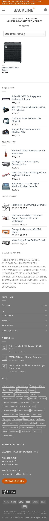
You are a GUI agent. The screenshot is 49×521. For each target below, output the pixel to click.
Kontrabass (17, 419)
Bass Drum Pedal (21, 394)
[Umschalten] (46, 305)
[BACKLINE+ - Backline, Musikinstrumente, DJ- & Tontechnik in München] (24, 9)
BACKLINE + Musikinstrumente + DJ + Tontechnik (27, 366)
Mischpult (33, 423)
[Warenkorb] (45, 9)
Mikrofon (23, 423)
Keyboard (6, 419)
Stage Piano (14, 431)
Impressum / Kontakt (30, 512)
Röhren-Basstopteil (10, 427)
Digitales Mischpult (10, 402)
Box (26, 398)
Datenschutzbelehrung (35, 514)
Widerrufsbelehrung (12, 514)
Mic (4, 423)
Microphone (13, 423)
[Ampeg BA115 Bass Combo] (12, 52)
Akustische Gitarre (37, 386)
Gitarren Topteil (37, 410)
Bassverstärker (8, 398)
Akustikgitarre (22, 386)
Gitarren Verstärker (10, 415)
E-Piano (32, 406)
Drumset (13, 406)
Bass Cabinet (8, 394)
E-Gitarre (23, 406)
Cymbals (42, 398)
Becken (19, 398)
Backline (6, 305)
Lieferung (40, 419)
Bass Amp (22, 390)
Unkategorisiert (9, 330)
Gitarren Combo (22, 410)
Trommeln (37, 431)
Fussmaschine (8, 410)
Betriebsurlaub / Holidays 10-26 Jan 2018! (26, 347)
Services (6, 320)
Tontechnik (7, 325)
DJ (3, 310)
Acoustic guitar (8, 386)
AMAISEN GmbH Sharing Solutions (25, 357)
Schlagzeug (41, 427)
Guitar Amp (24, 415)
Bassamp (12, 390)
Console (33, 398)
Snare (5, 431)
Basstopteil (35, 394)
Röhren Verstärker (27, 427)
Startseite (17, 18)
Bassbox (31, 390)
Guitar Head (36, 415)
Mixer (42, 423)
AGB (43, 512)
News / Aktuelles (11, 512)
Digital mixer (25, 402)
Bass (4, 390)
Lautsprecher (29, 419)
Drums (5, 406)
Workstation (7, 435)
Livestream (7, 315)
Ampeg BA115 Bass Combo (10, 69)
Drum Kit (35, 402)
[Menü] (3, 9)
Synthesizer (25, 431)
